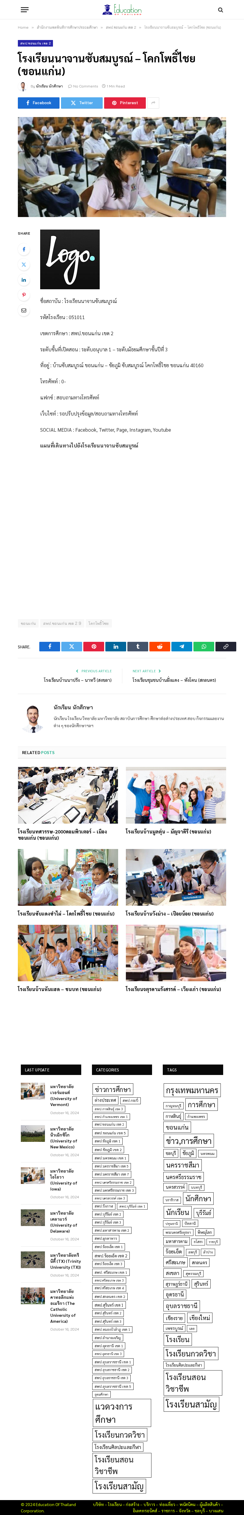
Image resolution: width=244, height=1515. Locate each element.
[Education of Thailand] (122, 9)
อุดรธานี (175, 1294)
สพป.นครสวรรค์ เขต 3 (110, 1198)
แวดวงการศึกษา (113, 1412)
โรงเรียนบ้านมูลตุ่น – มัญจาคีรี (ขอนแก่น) (168, 831)
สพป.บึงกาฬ (104, 1206)
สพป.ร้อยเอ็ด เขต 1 (109, 1247)
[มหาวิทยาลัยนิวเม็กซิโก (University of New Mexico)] (33, 1133)
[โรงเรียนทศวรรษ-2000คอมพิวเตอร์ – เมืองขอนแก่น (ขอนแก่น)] (68, 795)
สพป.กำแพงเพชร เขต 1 (111, 1116)
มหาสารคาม (176, 1241)
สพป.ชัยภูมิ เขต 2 (108, 1149)
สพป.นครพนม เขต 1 (110, 1158)
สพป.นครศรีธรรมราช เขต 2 (113, 1182)
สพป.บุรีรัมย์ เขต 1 (132, 1206)
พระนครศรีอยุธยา (178, 1232)
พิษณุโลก (205, 1232)
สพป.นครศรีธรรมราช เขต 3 (114, 1190)
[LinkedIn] (24, 280)
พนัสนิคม (187, 1504)
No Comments (85, 86)
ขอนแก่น (177, 1127)
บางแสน (216, 1510)
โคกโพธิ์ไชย (99, 623)
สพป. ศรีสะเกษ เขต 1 (111, 1272)
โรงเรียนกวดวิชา (120, 1434)
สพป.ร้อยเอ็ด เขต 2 (111, 1255)
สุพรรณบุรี (193, 1273)
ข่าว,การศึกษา (189, 1140)
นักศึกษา (198, 1198)
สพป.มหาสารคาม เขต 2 (112, 1230)
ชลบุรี (171, 1153)
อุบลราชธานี (182, 1306)
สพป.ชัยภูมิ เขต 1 (107, 1141)
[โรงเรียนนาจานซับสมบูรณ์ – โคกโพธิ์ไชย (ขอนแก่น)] (122, 167)
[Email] (24, 310)
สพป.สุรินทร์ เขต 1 (109, 1305)
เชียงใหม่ (200, 1317)
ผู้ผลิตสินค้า (210, 1504)
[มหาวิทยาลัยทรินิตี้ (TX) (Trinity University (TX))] (33, 1259)
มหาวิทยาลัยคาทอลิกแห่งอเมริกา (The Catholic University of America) (63, 1306)
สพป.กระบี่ (130, 1100)
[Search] (220, 9)
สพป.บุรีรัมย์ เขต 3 (108, 1222)
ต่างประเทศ (105, 1100)
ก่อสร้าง (132, 1504)
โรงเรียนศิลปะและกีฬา (118, 1447)
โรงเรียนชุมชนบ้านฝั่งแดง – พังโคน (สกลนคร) (174, 680)
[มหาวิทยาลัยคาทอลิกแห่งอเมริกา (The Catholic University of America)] (33, 1296)
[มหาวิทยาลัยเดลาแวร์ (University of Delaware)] (33, 1217)
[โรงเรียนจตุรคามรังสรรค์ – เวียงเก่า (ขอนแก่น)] (176, 953)
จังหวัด (184, 1510)
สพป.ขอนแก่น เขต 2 (35, 43)
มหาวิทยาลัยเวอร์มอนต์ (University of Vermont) (63, 1095)
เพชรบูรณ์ (174, 1328)
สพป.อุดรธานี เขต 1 (109, 1346)
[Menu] (25, 9)
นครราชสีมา (182, 1165)
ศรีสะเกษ (175, 1262)
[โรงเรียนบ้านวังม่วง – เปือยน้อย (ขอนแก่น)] (176, 877)
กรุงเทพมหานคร (192, 1090)
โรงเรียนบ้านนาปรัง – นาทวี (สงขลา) (78, 680)
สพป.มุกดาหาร (106, 1238)
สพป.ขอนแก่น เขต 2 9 (62, 623)
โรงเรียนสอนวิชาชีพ (114, 1465)
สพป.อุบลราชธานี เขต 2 (112, 1370)
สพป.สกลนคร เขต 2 (110, 1296)
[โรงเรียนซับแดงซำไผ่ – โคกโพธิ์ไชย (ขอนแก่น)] (68, 877)
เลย (192, 1328)
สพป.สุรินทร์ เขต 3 (108, 1321)
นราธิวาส (172, 1200)
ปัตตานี (190, 1223)
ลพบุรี (192, 1252)
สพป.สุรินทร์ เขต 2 (108, 1313)
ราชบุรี (213, 1242)
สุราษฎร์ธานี (176, 1284)
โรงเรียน (178, 1339)
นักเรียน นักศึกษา (49, 86)
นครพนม (208, 1153)
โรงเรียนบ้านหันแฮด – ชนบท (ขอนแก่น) (59, 989)
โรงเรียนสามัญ (119, 1485)
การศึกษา (201, 1104)
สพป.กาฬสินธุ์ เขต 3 (109, 1109)
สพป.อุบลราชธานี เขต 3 (111, 1378)
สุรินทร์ (201, 1283)
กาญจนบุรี (173, 1105)
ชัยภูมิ (188, 1153)
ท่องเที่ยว (167, 1504)
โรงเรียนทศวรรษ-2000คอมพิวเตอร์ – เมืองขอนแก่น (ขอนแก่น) (62, 834)
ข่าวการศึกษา (113, 1089)
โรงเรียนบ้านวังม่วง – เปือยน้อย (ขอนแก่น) (170, 913)
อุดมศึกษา (101, 1394)
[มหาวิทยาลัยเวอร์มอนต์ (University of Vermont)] (33, 1091)
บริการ (149, 1504)
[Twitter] (24, 264)
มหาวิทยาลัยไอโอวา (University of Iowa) (63, 1179)
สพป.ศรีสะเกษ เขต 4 (109, 1288)
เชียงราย (174, 1318)
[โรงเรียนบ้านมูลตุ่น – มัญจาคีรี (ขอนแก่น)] (176, 795)
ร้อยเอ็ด (174, 1251)
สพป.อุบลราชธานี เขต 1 (113, 1361)
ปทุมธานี (171, 1223)
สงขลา (172, 1273)
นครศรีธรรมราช (183, 1176)
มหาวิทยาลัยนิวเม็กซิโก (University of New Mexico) (63, 1137)
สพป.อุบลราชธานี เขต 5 (113, 1386)
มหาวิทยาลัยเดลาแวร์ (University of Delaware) (63, 1221)
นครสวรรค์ (175, 1187)
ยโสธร (198, 1241)
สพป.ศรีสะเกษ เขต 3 (109, 1280)
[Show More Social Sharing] (153, 103)
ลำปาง (208, 1252)
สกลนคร (199, 1262)
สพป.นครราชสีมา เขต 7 (112, 1174)
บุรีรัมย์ (203, 1212)
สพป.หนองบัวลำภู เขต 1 (112, 1329)
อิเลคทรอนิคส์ (145, 1510)
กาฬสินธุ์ (173, 1116)
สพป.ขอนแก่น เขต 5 (110, 1133)
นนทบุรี (196, 1187)
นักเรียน (177, 1212)
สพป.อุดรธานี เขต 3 (108, 1353)
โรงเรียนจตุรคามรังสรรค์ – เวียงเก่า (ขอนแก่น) (173, 989)
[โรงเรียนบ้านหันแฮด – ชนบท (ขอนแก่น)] (68, 953)
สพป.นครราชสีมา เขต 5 (112, 1166)
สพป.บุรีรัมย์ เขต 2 (108, 1214)
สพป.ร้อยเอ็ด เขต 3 (108, 1264)
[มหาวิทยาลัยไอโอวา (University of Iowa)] (33, 1175)
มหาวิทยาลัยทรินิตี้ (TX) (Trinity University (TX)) (65, 1261)
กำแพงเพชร (196, 1116)
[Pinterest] (24, 295)
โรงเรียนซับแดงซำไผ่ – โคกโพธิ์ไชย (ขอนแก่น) (66, 913)
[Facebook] (24, 249)
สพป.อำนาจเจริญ (108, 1337)
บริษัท (98, 1504)
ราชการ (168, 1510)
